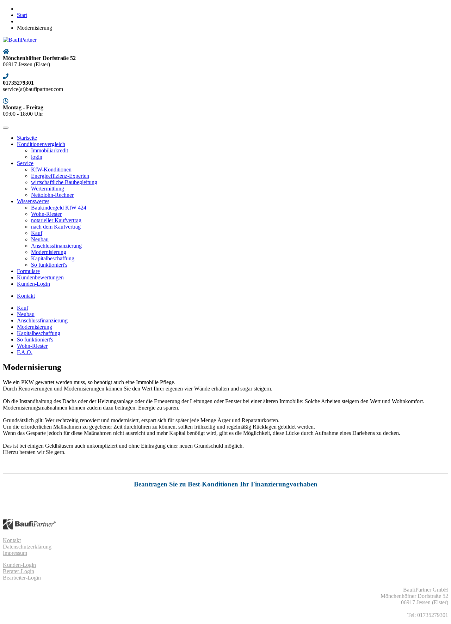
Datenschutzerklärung (27, 547)
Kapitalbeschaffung (52, 258)
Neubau (40, 239)
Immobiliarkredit (49, 150)
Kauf (36, 233)
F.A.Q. (24, 352)
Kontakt (26, 296)
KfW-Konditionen (51, 169)
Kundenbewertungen (40, 277)
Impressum (15, 553)
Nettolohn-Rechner (52, 195)
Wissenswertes (33, 201)
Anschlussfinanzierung (56, 246)
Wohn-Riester (46, 214)
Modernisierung (48, 252)
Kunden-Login (33, 284)
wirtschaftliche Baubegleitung (64, 182)
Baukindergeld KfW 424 (58, 208)
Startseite (27, 138)
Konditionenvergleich (41, 144)
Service (25, 163)
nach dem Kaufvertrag (56, 227)
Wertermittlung (47, 189)
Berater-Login (18, 571)
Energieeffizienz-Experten (60, 176)
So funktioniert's (49, 265)
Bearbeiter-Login (22, 578)
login (36, 157)
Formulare (28, 271)
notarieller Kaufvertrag (56, 220)
